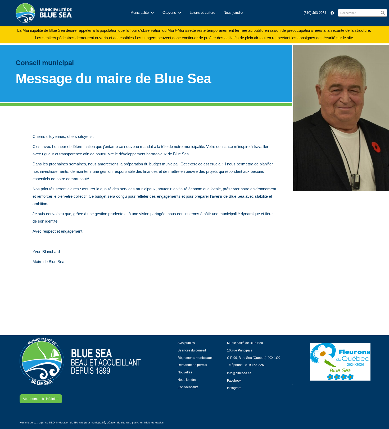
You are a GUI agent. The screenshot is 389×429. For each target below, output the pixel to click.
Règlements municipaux (195, 357)
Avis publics (186, 343)
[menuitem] (314, 13)
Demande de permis (192, 365)
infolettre (149, 422)
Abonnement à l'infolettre (40, 398)
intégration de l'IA (67, 422)
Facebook (234, 380)
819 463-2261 (255, 365)
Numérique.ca (28, 422)
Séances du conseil (192, 350)
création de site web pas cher (124, 422)
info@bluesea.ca (239, 373)
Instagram (234, 388)
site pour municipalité (92, 422)
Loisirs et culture (202, 13)
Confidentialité (188, 387)
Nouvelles (185, 372)
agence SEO (47, 422)
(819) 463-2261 (315, 13)
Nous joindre (233, 13)
